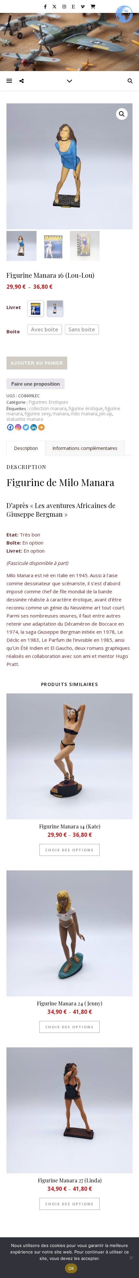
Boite (13, 331)
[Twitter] (26, 427)
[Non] (131, 1257)
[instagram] (64, 6)
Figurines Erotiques (48, 402)
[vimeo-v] (83, 6)
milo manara (84, 413)
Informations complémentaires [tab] (84, 448)
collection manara (48, 408)
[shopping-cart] (93, 6)
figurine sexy (38, 413)
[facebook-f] (46, 6)
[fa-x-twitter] (55, 6)
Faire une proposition (35, 384)
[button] (122, 114)
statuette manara (24, 419)
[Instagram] (18, 427)
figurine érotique (86, 408)
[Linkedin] (33, 427)
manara (61, 413)
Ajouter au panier (37, 363)
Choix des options (69, 849)
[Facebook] (10, 427)
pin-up (105, 413)
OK (71, 1268)
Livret (13, 307)
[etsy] (74, 6)
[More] (41, 427)
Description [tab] (26, 448)
